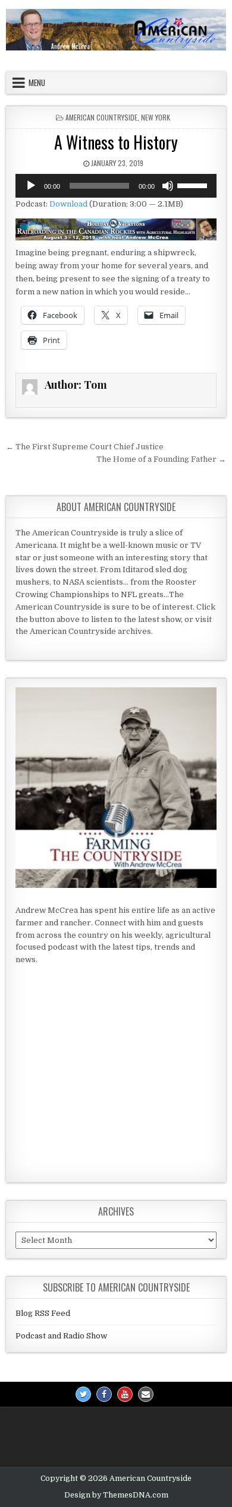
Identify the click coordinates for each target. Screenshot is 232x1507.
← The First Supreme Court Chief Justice (85, 446)
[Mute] (168, 186)
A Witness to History (116, 142)
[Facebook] (104, 1394)
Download (68, 203)
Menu (37, 82)
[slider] (194, 184)
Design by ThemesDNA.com (116, 1495)
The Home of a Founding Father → (161, 459)
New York (155, 117)
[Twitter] (83, 1394)
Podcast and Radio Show (61, 1335)
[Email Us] (145, 1394)
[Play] (31, 186)
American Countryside (101, 117)
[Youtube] (125, 1394)
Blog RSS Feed (42, 1313)
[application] (116, 186)
